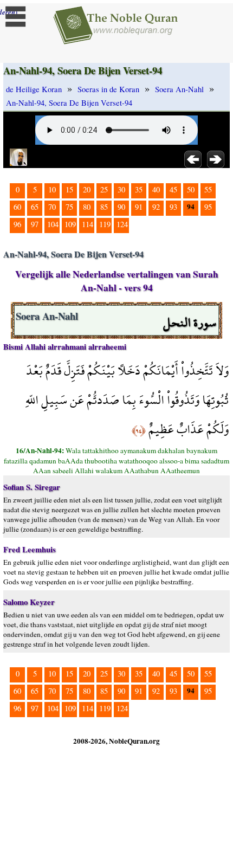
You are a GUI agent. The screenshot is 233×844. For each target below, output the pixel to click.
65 (34, 207)
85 (104, 207)
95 (208, 207)
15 (69, 189)
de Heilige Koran (34, 89)
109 (70, 224)
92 (156, 207)
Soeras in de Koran (108, 89)
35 (139, 189)
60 (17, 207)
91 (139, 207)
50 (191, 189)
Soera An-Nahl (179, 89)
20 (86, 189)
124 (122, 224)
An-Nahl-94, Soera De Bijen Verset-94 (69, 103)
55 (208, 189)
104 (53, 224)
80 (86, 207)
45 (173, 189)
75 (69, 207)
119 (105, 224)
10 (52, 189)
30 (121, 189)
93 (173, 207)
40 (156, 189)
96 (17, 224)
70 (52, 207)
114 (87, 224)
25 (104, 189)
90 (121, 207)
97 (34, 224)
